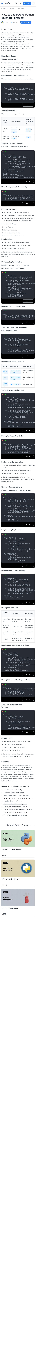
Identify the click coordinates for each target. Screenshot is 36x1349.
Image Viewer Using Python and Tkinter (16, 795)
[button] (20, 3)
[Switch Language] (20, 3)
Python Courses (22, 825)
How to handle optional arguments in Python (17, 809)
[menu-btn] (33, 3)
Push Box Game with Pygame (12, 801)
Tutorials (12, 9)
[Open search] (16, 3)
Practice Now (26, 22)
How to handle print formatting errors (15, 804)
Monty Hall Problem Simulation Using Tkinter (17, 798)
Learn (3, 9)
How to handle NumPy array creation (15, 812)
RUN (27, 105)
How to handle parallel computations (15, 815)
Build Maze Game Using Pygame (13, 793)
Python (21, 9)
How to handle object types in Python (15, 807)
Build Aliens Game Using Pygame (14, 790)
